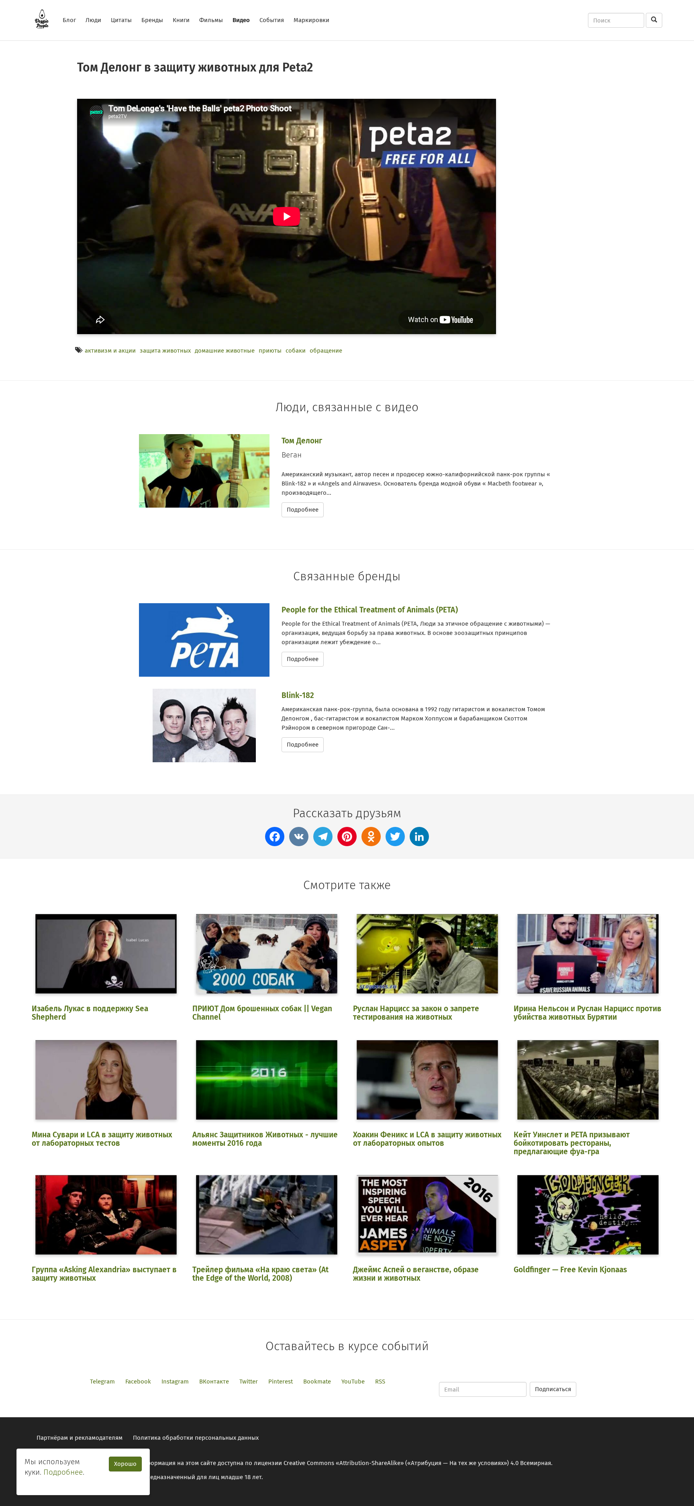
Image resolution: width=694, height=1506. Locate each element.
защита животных (165, 350)
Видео (241, 20)
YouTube (353, 1381)
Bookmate (317, 1381)
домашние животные (225, 350)
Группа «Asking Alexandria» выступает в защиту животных (104, 1274)
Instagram (175, 1381)
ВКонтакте (214, 1381)
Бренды (152, 20)
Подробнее (302, 509)
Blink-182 (298, 695)
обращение (326, 350)
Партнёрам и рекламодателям (79, 1437)
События (271, 20)
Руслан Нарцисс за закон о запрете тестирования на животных (416, 1013)
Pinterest (280, 1381)
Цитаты (121, 20)
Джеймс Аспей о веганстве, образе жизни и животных (416, 1274)
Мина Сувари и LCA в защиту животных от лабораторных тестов (102, 1139)
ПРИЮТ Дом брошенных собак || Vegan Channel (262, 1013)
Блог (69, 20)
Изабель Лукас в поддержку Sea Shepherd (90, 1013)
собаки (296, 350)
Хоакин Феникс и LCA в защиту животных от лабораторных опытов (427, 1139)
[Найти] (654, 20)
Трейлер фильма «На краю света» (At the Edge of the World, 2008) (260, 1274)
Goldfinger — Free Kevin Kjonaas (570, 1269)
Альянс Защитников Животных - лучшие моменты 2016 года (265, 1139)
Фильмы (211, 20)
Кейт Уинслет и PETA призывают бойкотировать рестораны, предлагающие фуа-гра (572, 1143)
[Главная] (45, 19)
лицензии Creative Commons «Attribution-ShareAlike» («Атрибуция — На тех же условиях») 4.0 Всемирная (402, 1463)
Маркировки (311, 20)
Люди (93, 20)
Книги (181, 20)
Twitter (248, 1381)
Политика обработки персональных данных (196, 1437)
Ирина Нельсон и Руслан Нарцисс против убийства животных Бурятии (587, 1013)
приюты (270, 350)
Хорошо (125, 1463)
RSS (380, 1381)
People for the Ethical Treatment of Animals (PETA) (370, 609)
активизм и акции (110, 350)
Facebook (138, 1381)
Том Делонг (302, 440)
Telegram (102, 1381)
